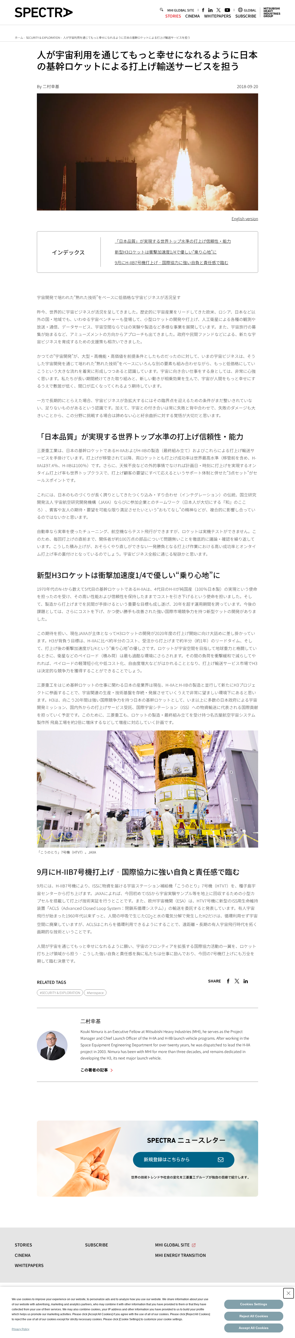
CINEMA (192, 16)
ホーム (19, 38)
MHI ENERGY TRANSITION (180, 1255)
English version (245, 218)
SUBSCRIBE (245, 16)
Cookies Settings (253, 1304)
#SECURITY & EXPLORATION (60, 992)
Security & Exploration (43, 38)
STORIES (173, 16)
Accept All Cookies (253, 1328)
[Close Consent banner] (288, 1293)
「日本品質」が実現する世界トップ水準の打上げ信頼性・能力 (173, 241)
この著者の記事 (94, 1070)
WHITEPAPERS (217, 16)
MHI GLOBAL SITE (180, 10)
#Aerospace (95, 992)
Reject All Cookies (253, 1316)
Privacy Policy (20, 1329)
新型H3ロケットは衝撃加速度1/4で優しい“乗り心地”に (166, 252)
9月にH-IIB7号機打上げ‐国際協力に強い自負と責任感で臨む (171, 262)
